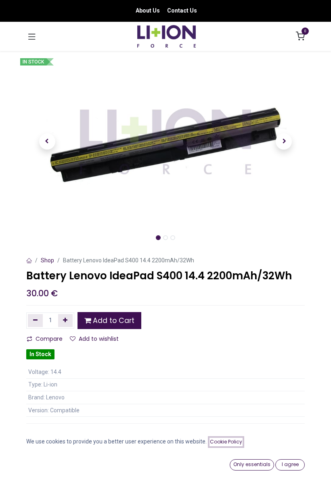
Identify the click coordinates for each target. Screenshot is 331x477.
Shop (47, 260)
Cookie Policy (226, 441)
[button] (47, 141)
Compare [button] (49, 339)
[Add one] (65, 320)
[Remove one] (35, 320)
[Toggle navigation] (32, 36)
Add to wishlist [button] (99, 339)
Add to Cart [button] (112, 320)
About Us (148, 10)
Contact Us (182, 10)
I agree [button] (290, 464)
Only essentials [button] (251, 464)
